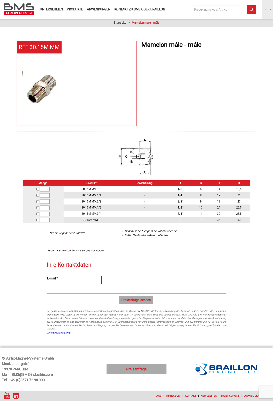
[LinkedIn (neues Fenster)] (16, 396)
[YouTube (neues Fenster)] (7, 396)
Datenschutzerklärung (59, 332)
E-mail (52, 278)
